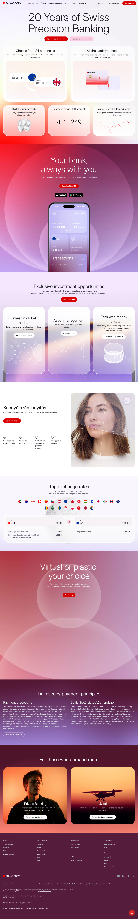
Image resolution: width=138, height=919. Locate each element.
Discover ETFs (69, 333)
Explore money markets (114, 337)
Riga (17, 903)
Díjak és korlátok (76, 860)
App (38, 861)
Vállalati (6, 847)
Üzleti (43, 3)
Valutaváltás (41, 854)
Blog (105, 863)
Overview (40, 844)
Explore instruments (24, 335)
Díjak (66, 3)
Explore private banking (35, 817)
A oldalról (82, 3)
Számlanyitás (129, 3)
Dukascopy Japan (43, 908)
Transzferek (41, 851)
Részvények (75, 847)
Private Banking (8, 854)
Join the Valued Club (14, 735)
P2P (38, 857)
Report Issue (88, 884)
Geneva (11, 903)
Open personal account (56, 39)
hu (98, 3)
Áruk (72, 851)
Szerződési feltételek (46, 884)
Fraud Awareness (110, 867)
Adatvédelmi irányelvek (62, 884)
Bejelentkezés (113, 3)
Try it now (69, 595)
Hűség (73, 3)
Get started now (12, 421)
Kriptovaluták (75, 844)
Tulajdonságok (33, 3)
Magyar (7, 884)
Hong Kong (23, 903)
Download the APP (69, 186)
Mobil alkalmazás (55, 3)
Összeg (10, 520)
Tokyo (30, 903)
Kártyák (39, 847)
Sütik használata (77, 884)
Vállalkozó (6, 851)
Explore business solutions (102, 817)
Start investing (69, 299)
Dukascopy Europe (30, 908)
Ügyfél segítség (109, 844)
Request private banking (81, 39)
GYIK (106, 847)
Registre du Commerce (44, 891)
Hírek (106, 860)
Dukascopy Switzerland (16, 908)
